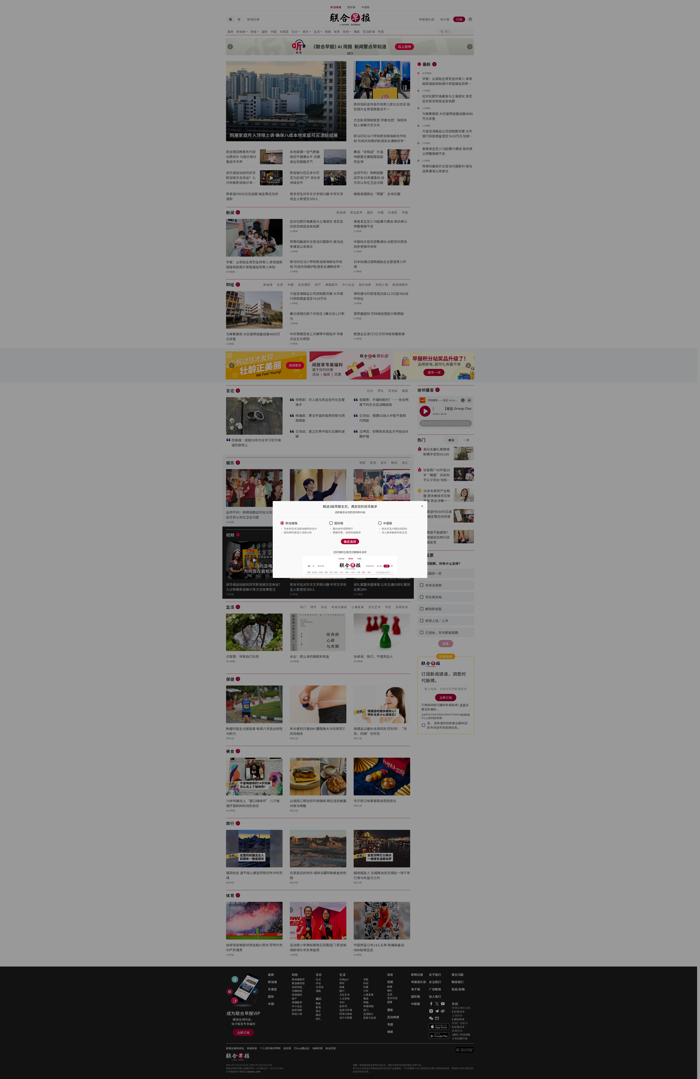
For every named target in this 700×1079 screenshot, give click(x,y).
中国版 (387, 523)
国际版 (338, 523)
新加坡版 (291, 523)
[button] (301, 523)
